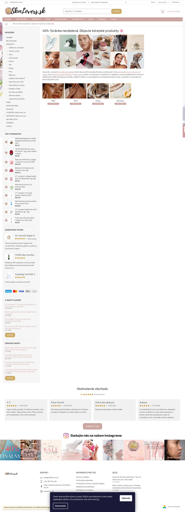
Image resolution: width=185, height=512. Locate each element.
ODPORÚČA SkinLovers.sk (16, 116)
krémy (69, 74)
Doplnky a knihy (14, 88)
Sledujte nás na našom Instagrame (96, 435)
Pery (10, 71)
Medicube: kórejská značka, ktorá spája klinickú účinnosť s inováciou (21, 349)
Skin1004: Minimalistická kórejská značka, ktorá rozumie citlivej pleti (18, 356)
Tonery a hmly (14, 51)
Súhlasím (126, 498)
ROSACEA (9, 109)
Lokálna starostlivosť (17, 78)
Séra (10, 54)
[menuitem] (8, 19)
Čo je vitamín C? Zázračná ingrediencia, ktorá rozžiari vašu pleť (20, 305)
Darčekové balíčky (16, 92)
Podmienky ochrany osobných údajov (90, 483)
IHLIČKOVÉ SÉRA (12, 106)
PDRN (8, 102)
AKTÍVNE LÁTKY (12, 119)
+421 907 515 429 (50, 481)
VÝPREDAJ (10, 123)
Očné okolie (13, 58)
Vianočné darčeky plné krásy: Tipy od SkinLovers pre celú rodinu (127, 478)
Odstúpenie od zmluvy (84, 490)
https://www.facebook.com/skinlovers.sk (57, 486)
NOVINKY (9, 37)
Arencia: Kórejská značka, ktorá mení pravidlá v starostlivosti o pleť (20, 363)
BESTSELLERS (11, 41)
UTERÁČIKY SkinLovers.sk (16, 112)
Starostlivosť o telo (16, 82)
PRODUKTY (10, 44)
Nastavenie (60, 505)
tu (98, 499)
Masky (11, 68)
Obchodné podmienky (99, 2)
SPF (10, 65)
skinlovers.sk (49, 491)
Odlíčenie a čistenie (16, 47)
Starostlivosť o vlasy (17, 85)
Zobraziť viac (92, 426)
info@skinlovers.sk (51, 477)
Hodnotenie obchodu (92, 389)
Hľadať (116, 11)
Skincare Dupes (15, 95)
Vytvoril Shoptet (174, 507)
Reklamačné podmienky (85, 487)
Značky (9, 126)
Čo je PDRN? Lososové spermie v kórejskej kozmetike (18, 320)
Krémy (11, 61)
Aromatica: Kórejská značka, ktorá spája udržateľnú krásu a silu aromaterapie (21, 370)
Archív (10, 335)
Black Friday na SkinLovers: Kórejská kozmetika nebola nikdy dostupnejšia (127, 486)
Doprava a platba (79, 2)
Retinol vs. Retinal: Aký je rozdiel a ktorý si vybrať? (21, 313)
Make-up (12, 75)
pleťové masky (59, 74)
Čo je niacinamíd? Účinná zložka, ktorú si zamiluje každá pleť (21, 327)
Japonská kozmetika (17, 99)
